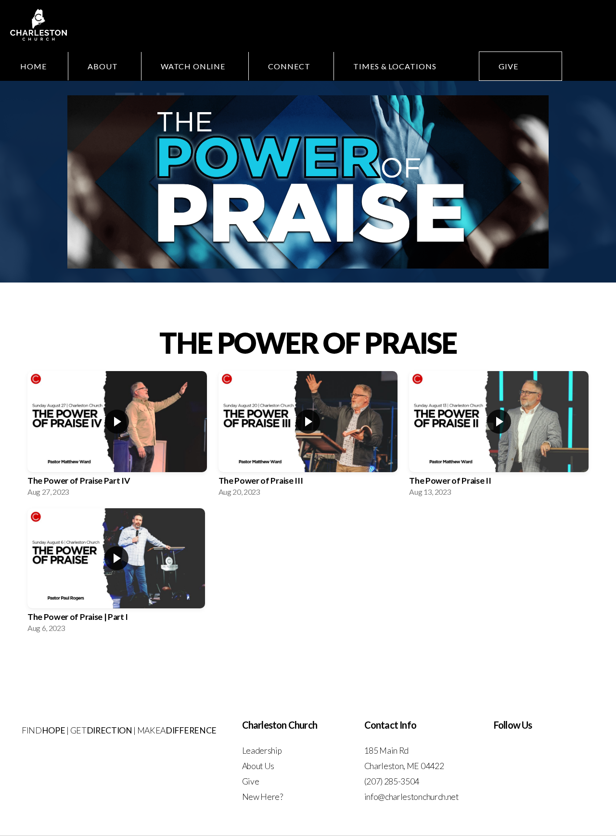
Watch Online (194, 66)
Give (508, 66)
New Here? (262, 797)
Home (33, 66)
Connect (290, 66)
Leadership (262, 751)
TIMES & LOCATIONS (395, 66)
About (104, 66)
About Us (258, 766)
